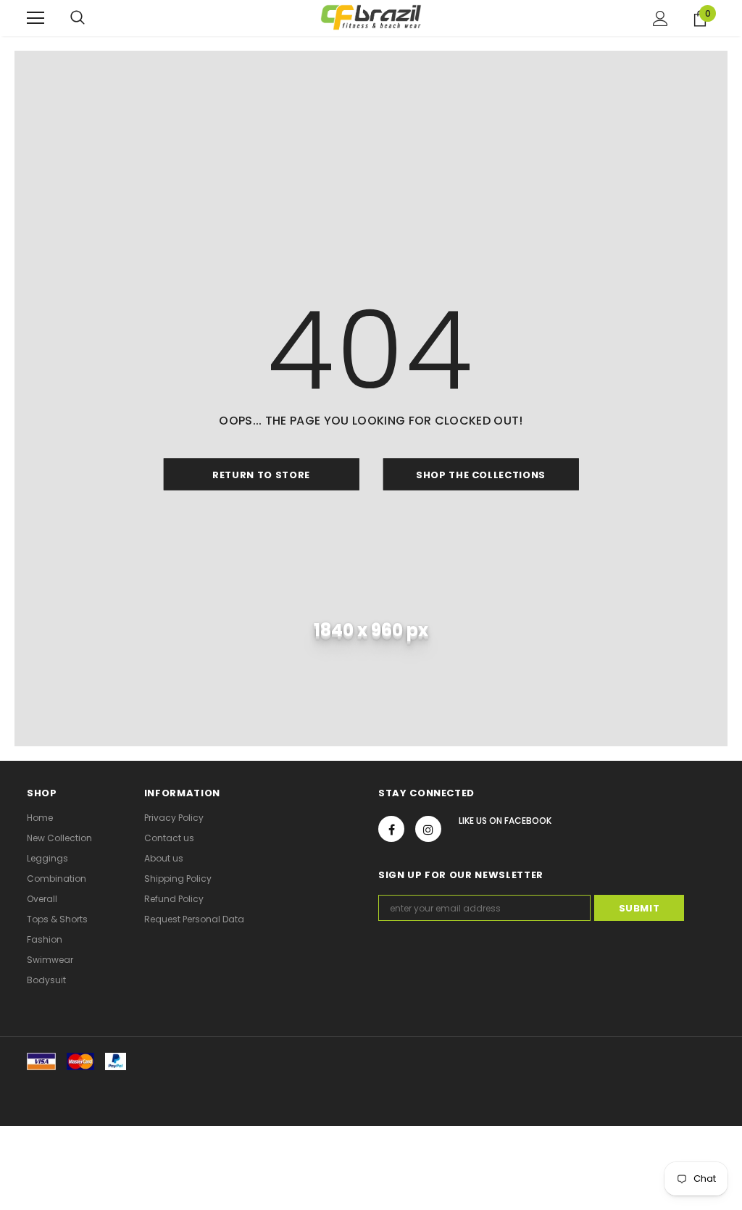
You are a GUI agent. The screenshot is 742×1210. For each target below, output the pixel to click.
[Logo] (371, 17)
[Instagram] (428, 829)
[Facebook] (391, 829)
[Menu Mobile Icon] (35, 18)
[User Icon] (660, 18)
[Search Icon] (77, 18)
